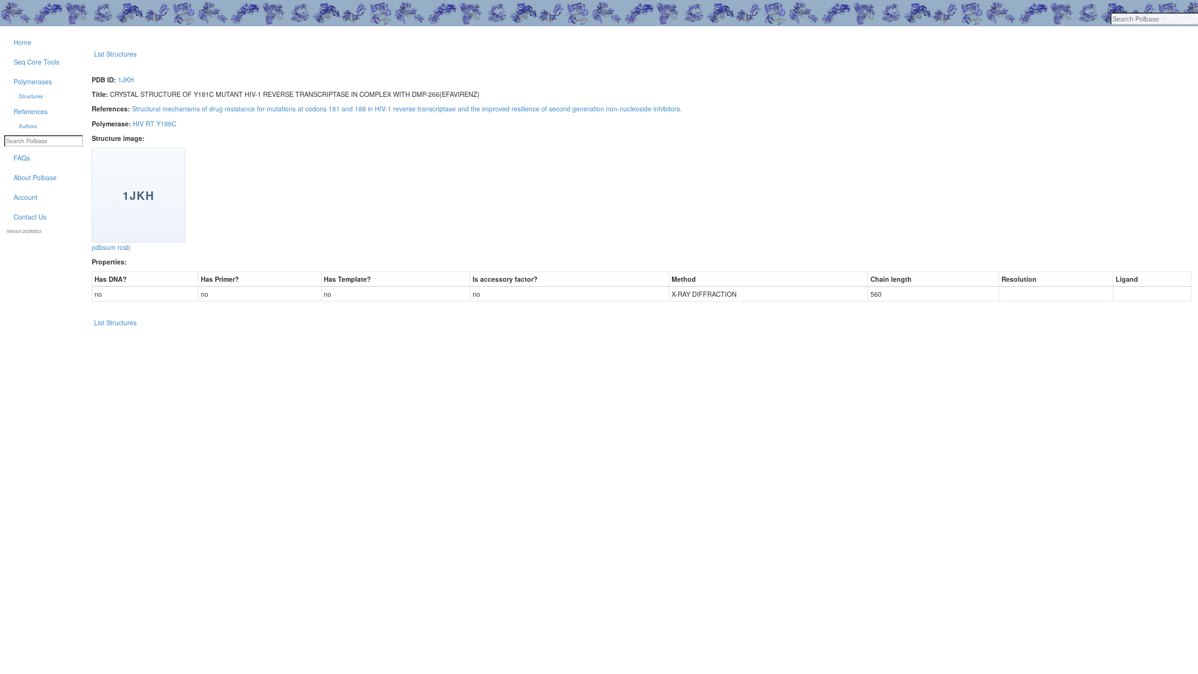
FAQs (22, 157)
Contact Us (30, 216)
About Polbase (35, 177)
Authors (28, 126)
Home (22, 42)
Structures (31, 96)
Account (25, 197)
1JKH (126, 79)
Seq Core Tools (36, 61)
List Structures (115, 54)
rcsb (123, 247)
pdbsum (104, 247)
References (31, 111)
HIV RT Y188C (154, 123)
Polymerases (33, 81)
